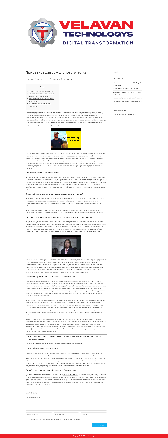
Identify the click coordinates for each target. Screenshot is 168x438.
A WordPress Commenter (120, 114)
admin (30, 79)
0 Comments (67, 79)
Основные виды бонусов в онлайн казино (125, 89)
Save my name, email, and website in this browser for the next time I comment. (54, 419)
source (56, 348)
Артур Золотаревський (70, 375)
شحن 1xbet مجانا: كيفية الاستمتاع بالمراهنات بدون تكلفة (127, 98)
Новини (55, 79)
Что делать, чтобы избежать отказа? (41, 91)
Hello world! (132, 114)
